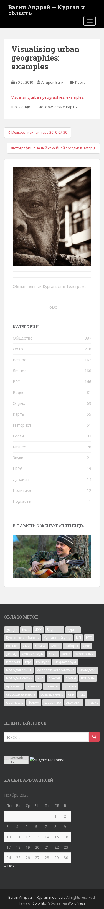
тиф (82, 694)
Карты (81, 82)
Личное (20, 370)
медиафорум (65, 662)
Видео (19, 392)
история (13, 662)
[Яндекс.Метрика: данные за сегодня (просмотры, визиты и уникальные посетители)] (47, 760)
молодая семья (19, 670)
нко (40, 678)
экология (74, 702)
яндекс (92, 702)
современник (51, 694)
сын (71, 694)
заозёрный (84, 653)
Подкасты (22, 501)
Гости (18, 436)
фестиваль (14, 702)
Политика (22, 490)
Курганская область (22, 637)
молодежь (88, 670)
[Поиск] (94, 737)
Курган (73, 629)
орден (70, 678)
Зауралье (54, 629)
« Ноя (9, 866)
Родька (12, 645)
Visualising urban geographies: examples (47, 97)
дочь (53, 653)
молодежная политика (55, 670)
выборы (71, 645)
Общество (23, 338)
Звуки (18, 457)
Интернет (22, 425)
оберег (54, 678)
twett (26, 629)
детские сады (33, 653)
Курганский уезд (57, 637)
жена (66, 653)
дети (86, 645)
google (11, 629)
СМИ (26, 645)
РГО (17, 381)
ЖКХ (38, 629)
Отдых (19, 403)
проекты (52, 686)
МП (78, 637)
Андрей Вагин (53, 82)
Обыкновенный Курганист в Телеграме (50, 286)
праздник (14, 686)
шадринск (52, 702)
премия (33, 686)
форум (33, 702)
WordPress (76, 903)
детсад (11, 653)
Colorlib (38, 903)
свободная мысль (20, 694)
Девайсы (21, 479)
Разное (19, 359)
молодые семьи (19, 678)
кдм (28, 662)
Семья (40, 645)
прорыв (70, 686)
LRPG (18, 468)
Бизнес (19, 446)
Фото (18, 349)
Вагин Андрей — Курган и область (46, 8)
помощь (88, 678)
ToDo (52, 307)
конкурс (42, 662)
